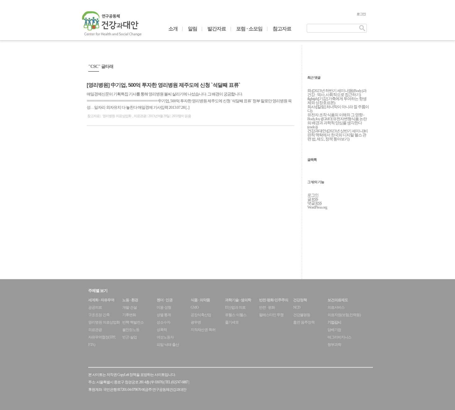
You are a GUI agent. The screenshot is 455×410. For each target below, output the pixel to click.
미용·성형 (164, 307)
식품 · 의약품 (200, 300)
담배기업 (334, 330)
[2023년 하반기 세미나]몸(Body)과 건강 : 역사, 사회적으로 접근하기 (336, 92)
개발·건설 (129, 307)
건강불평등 (301, 315)
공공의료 (95, 307)
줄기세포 (232, 322)
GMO (195, 307)
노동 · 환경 (130, 300)
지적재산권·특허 (203, 330)
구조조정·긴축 (99, 315)
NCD (296, 307)
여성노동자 (165, 337)
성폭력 (162, 330)
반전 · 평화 (267, 307)
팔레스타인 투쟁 (271, 315)
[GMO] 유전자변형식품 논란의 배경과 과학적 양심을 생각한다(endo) (337, 123)
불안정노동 (130, 330)
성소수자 (163, 322)
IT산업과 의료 (235, 307)
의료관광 (140, 116)
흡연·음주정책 (303, 322)
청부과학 (334, 344)
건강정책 (300, 300)
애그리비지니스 (339, 337)
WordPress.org (317, 207)
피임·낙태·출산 (168, 344)
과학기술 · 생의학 (238, 300)
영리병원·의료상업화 (116, 116)
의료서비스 (335, 307)
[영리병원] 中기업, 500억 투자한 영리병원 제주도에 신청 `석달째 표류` (163, 85)
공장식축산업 (201, 315)
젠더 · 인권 (164, 300)
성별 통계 (164, 315)
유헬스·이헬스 (235, 315)
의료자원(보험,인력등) (344, 315)
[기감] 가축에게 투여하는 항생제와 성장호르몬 (336, 100)
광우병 (196, 322)
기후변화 (129, 315)
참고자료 (282, 28)
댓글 (314, 203)
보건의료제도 (337, 300)
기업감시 (334, 322)
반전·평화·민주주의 (273, 300)
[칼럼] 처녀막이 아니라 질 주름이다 (338, 108)
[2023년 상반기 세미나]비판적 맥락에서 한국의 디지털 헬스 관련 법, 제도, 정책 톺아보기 (337, 135)
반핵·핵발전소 (133, 322)
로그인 (361, 14)
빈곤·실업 (129, 337)
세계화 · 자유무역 (101, 300)
